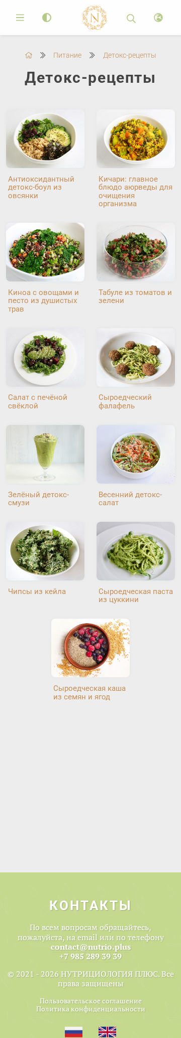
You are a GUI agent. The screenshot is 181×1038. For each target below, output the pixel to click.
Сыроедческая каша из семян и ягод (89, 692)
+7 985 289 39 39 (90, 956)
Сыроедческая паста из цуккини (136, 596)
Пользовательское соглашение (91, 1000)
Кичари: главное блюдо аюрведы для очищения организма (135, 192)
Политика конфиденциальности (90, 1008)
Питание (67, 55)
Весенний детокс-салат (130, 499)
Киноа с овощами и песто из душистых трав (43, 301)
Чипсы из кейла (37, 591)
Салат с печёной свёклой (37, 401)
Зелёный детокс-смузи (38, 499)
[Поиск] (131, 18)
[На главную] (28, 55)
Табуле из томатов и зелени (135, 297)
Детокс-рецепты (129, 55)
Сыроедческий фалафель (125, 401)
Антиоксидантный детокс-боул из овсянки (41, 187)
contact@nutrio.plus (91, 946)
